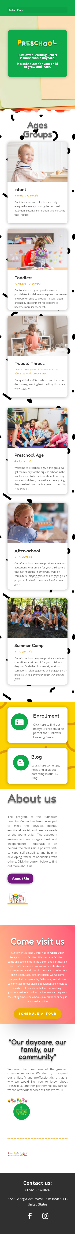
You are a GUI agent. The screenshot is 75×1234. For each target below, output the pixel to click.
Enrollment (46, 716)
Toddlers (23, 277)
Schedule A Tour (37, 1013)
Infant (20, 189)
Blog (36, 757)
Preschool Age (29, 455)
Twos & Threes (29, 363)
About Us (20, 878)
